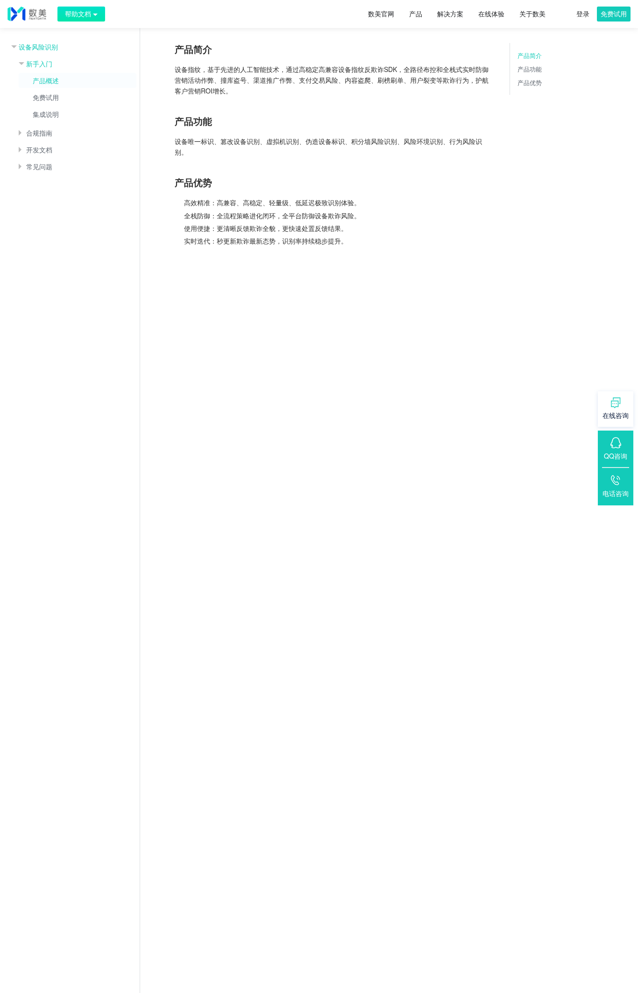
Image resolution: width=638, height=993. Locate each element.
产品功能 (529, 69)
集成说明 (46, 114)
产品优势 (529, 82)
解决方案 (450, 13)
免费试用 (614, 13)
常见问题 (39, 166)
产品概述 (46, 80)
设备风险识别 (38, 46)
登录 (582, 13)
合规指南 (39, 132)
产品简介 (529, 55)
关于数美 (532, 13)
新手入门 (39, 63)
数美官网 (381, 13)
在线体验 (491, 13)
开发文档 (39, 149)
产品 (415, 13)
